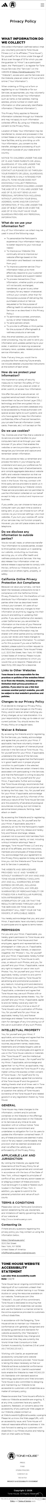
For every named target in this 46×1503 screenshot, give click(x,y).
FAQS (22, 1466)
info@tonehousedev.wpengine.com (18, 1253)
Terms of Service (24, 1501)
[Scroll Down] (23, 30)
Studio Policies (22, 1470)
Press (22, 1462)
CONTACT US (22, 1474)
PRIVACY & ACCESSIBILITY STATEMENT (22, 1481)
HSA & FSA (22, 1478)
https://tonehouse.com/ (23, 72)
